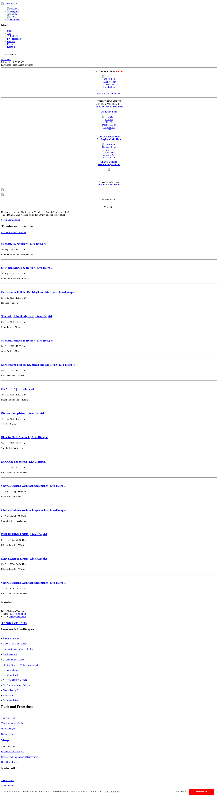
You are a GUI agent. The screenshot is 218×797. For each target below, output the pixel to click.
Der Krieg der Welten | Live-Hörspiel (23, 461)
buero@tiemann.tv (17, 616)
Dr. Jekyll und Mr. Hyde (14, 659)
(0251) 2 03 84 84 (17, 614)
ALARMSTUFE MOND (15, 680)
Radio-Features (8, 734)
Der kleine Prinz (10, 700)
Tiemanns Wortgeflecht (12, 723)
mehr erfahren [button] (111, 791)
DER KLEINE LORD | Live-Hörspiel (24, 534)
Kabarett (11, 44)
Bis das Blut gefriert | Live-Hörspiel (22, 413)
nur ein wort (8, 695)
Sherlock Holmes (11, 638)
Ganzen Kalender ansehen (13, 232)
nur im (109, 106)
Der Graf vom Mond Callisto (16, 685)
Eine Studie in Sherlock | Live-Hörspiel (24, 437)
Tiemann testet (8, 718)
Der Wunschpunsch (12, 670)
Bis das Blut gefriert (12, 690)
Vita (9, 33)
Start (9, 30)
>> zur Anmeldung (10, 220)
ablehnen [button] (181, 791)
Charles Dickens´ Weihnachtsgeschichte (21, 665)
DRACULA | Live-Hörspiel (17, 389)
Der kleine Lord (10, 675)
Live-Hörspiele (14, 39)
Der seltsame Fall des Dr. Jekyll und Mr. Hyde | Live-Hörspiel (38, 292)
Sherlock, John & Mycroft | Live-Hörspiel (26, 316)
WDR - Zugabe (8, 728)
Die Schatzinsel (10, 654)
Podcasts (11, 41)
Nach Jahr (6, 59)
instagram (115, 184)
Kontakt (11, 47)
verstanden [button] (201, 791)
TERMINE (12, 36)
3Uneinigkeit (7, 785)
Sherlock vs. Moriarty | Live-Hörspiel (23, 243)
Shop (5, 740)
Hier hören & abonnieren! (109, 93)
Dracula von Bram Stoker (15, 643)
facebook (102, 184)
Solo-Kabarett (7, 780)
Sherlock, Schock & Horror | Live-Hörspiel (27, 267)
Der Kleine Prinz (9, 762)
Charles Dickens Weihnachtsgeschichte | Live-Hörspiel (33, 485)
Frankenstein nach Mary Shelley (18, 649)
